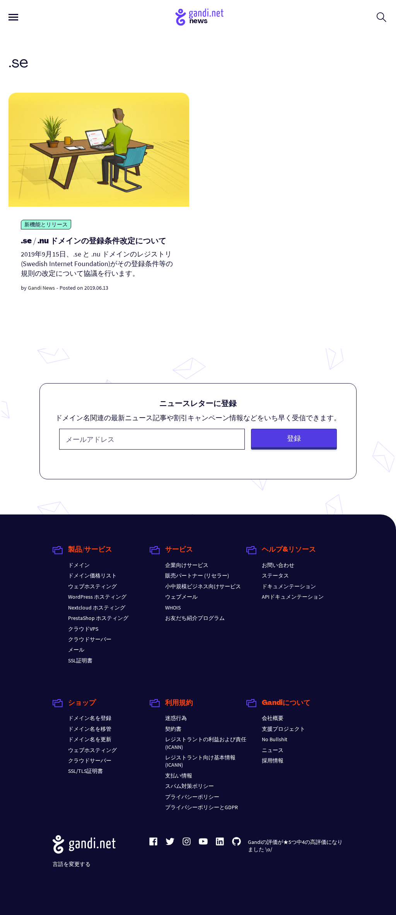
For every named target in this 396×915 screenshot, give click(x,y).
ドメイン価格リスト (92, 575)
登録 (294, 438)
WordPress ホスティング (97, 596)
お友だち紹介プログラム (195, 618)
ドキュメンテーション (289, 586)
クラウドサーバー (89, 639)
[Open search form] (381, 17)
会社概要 (272, 718)
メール (76, 649)
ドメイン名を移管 (89, 728)
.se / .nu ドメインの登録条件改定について (93, 241)
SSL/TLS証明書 (85, 770)
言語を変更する (71, 864)
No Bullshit (274, 739)
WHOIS (173, 607)
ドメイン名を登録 (89, 718)
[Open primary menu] (13, 17)
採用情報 (272, 760)
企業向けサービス (186, 565)
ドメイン (79, 565)
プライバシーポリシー (192, 796)
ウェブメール (181, 596)
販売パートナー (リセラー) (197, 575)
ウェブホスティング (92, 586)
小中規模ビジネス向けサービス (203, 586)
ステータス (275, 575)
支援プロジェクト (283, 728)
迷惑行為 (176, 718)
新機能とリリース (46, 224)
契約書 (173, 728)
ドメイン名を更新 (89, 739)
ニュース (272, 750)
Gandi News (41, 287)
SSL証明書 (80, 660)
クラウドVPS (83, 628)
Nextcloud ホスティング (96, 607)
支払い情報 (178, 775)
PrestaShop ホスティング (98, 618)
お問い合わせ (278, 565)
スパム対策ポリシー (189, 786)
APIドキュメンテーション (293, 596)
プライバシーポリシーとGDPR (201, 807)
